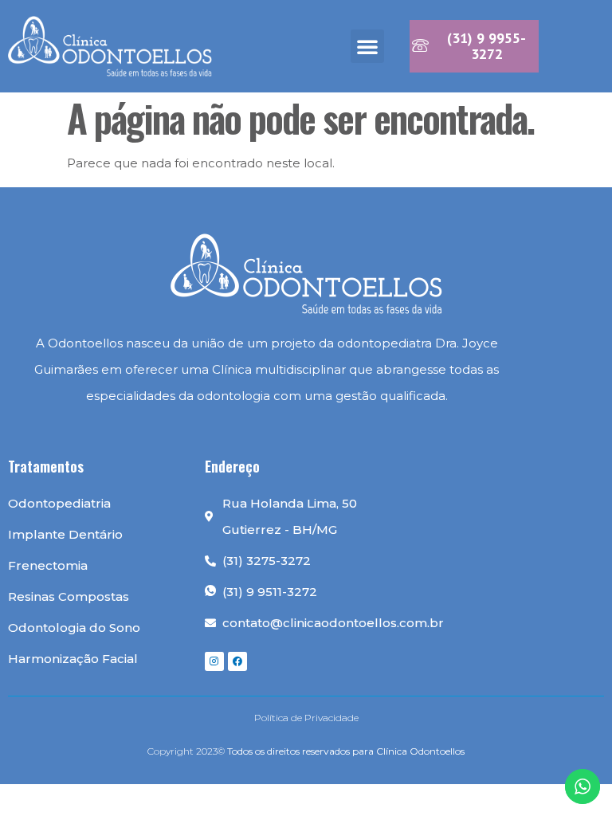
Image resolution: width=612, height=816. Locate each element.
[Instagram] (214, 661)
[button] (367, 46)
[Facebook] (237, 661)
